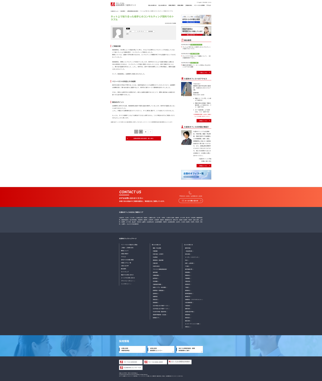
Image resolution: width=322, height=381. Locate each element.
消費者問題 (156, 275)
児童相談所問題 (157, 284)
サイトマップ (125, 272)
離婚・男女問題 (157, 248)
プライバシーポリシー (127, 281)
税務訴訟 (187, 275)
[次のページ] (151, 132)
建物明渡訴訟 (188, 293)
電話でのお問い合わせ (127, 275)
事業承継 (187, 314)
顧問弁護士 (188, 248)
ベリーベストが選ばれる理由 (129, 244)
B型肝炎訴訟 (156, 266)
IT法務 (187, 266)
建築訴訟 (187, 290)
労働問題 (155, 251)
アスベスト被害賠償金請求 (160, 269)
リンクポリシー (125, 284)
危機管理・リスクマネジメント (193, 299)
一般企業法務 (188, 251)
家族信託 (155, 299)
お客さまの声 (125, 266)
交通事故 (155, 257)
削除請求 (155, 278)
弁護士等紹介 (172, 5)
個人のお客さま (152, 5)
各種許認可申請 (189, 311)
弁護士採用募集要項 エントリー (156, 349)
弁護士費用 (180, 5)
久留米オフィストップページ (128, 238)
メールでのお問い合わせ (128, 278)
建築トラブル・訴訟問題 (159, 287)
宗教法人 (187, 327)
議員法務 (187, 321)
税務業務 (155, 302)
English (200, 2)
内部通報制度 (188, 302)
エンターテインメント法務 (192, 324)
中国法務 (187, 305)
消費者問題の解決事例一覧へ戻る (143, 138)
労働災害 (155, 263)
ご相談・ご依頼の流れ (127, 248)
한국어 (209, 2)
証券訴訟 (155, 293)
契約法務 (187, 254)
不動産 (187, 287)
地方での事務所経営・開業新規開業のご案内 (187, 349)
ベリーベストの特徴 (199, 5)
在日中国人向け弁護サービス (160, 305)
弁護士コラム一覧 (126, 263)
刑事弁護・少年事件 (158, 254)
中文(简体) (205, 2)
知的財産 (187, 284)
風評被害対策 (188, 269)
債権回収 (187, 296)
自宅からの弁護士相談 (127, 260)
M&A (186, 260)
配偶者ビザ (156, 317)
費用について (125, 251)
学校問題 (155, 281)
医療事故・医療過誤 (158, 290)
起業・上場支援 (189, 263)
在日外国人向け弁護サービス (160, 308)
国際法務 (187, 308)
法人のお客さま (162, 5)
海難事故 (155, 296)
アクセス (208, 5)
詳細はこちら (203, 121)
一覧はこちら (203, 72)
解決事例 (123, 269)
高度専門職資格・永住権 (159, 314)
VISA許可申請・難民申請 (159, 311)
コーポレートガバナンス (191, 257)
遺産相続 (155, 272)
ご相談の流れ (188, 5)
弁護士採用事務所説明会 (125, 349)
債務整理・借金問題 (158, 260)
